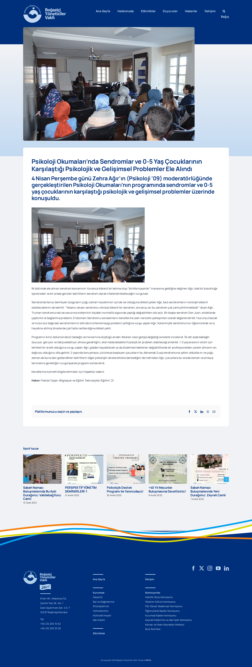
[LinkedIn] (202, 411)
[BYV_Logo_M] (44, 6)
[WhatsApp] (208, 411)
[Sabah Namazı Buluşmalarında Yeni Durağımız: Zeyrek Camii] (168, 456)
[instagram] (209, 564)
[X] (196, 411)
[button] (224, 11)
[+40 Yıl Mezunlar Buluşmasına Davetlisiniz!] (126, 456)
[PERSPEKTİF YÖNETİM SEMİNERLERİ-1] (42, 456)
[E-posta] (214, 411)
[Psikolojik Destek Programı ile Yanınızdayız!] (84, 456)
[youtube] (218, 564)
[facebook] (193, 564)
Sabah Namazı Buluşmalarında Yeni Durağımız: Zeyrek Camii (166, 491)
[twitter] (201, 564)
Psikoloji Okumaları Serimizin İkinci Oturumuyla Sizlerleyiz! (207, 487)
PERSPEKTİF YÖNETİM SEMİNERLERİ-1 (39, 489)
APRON (148, 656)
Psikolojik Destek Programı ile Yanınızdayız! (83, 489)
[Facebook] (189, 411)
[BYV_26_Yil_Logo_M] (39, 568)
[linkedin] (226, 564)
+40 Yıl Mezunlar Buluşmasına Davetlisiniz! (125, 489)
